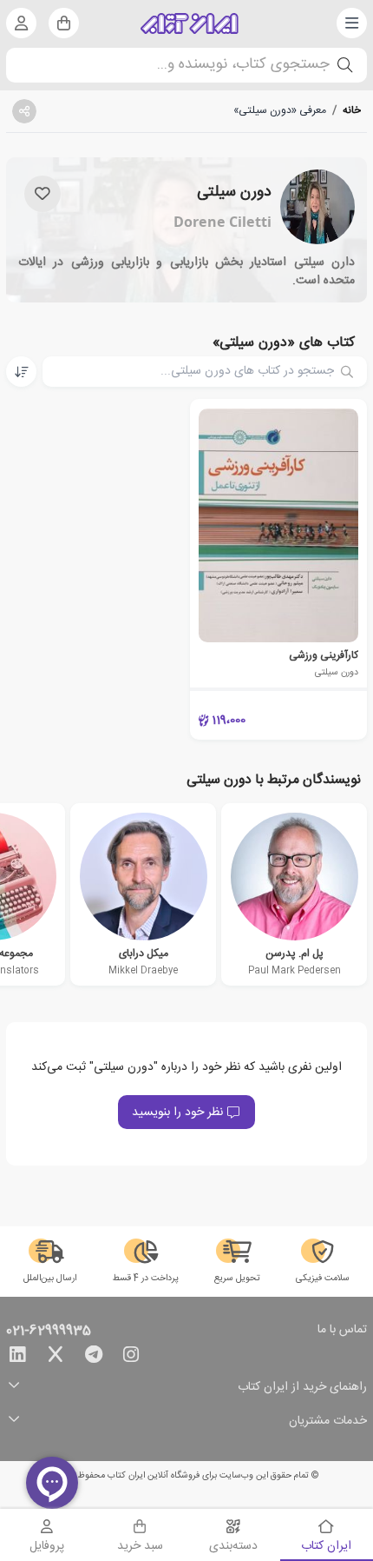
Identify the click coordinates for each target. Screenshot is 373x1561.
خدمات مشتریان (328, 1421)
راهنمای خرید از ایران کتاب (302, 1387)
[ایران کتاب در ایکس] (55, 1357)
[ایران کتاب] (190, 23)
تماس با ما (342, 1330)
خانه (352, 110)
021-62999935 (48, 1331)
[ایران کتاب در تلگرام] (93, 1357)
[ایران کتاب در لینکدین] (17, 1357)
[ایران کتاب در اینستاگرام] (131, 1357)
